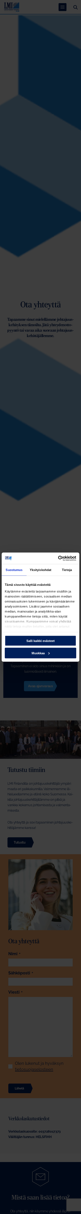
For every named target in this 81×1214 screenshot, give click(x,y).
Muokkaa (38, 653)
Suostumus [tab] (14, 570)
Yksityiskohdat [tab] (40, 570)
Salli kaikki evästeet (40, 641)
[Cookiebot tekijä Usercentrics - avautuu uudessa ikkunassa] (58, 558)
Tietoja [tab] (67, 570)
